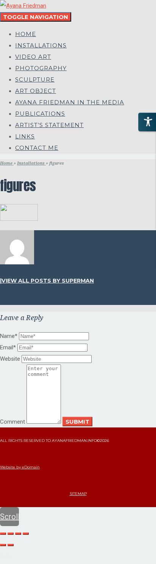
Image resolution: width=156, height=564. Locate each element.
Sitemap (78, 493)
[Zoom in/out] (26, 534)
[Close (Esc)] (3, 534)
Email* (8, 347)
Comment (12, 421)
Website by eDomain (20, 467)
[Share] (11, 534)
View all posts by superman (48, 280)
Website (10, 358)
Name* (8, 336)
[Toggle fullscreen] (18, 534)
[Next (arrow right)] (11, 545)
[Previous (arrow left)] (3, 545)
